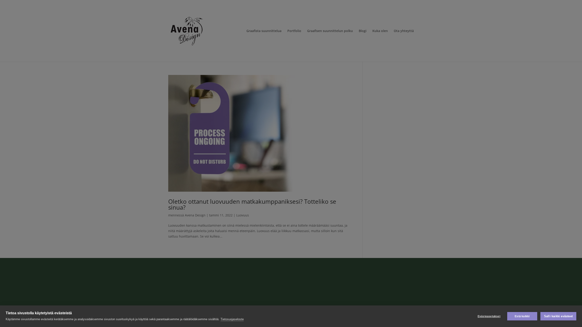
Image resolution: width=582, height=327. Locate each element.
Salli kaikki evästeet (558, 316)
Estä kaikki (522, 316)
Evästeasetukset (489, 316)
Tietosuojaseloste (232, 319)
